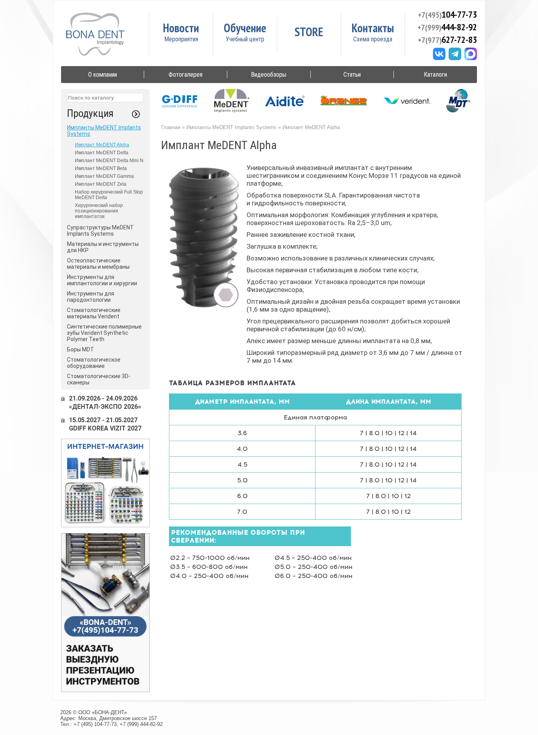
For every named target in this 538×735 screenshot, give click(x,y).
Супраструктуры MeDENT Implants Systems (100, 230)
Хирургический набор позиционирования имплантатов (99, 211)
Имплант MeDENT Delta (101, 152)
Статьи (352, 74)
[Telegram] (455, 54)
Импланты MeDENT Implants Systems (231, 127)
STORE (309, 31)
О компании (102, 74)
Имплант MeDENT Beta (101, 168)
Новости (181, 27)
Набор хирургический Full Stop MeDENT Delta (109, 194)
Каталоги (435, 74)
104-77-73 (447, 14)
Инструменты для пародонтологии (90, 296)
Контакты (373, 27)
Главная (170, 127)
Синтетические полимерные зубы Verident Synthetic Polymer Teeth (104, 332)
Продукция (90, 113)
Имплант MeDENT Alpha (102, 145)
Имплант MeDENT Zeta (100, 184)
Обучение (245, 27)
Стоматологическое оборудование (94, 362)
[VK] (439, 54)
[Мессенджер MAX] (470, 54)
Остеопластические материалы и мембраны (98, 263)
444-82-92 (447, 27)
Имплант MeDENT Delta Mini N (109, 160)
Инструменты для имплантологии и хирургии (102, 280)
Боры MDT (80, 349)
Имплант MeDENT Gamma (104, 176)
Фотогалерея (185, 74)
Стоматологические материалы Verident (94, 313)
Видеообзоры (268, 74)
